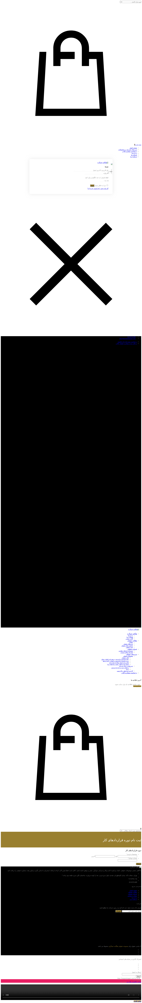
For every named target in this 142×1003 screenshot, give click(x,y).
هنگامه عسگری (132, 634)
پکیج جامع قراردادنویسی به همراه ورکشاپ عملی (115, 659)
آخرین (93, 856)
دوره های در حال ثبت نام (126, 666)
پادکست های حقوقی (127, 645)
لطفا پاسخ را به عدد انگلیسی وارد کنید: (96, 177)
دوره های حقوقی (131, 654)
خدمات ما (134, 155)
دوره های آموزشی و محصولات (127, 149)
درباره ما (134, 153)
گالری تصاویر (129, 639)
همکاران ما (130, 637)
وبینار (127, 669)
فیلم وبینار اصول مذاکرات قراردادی (119, 663)
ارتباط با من (133, 899)
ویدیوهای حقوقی (128, 644)
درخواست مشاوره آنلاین (129, 151)
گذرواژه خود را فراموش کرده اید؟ (98, 188)
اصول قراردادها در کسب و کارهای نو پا (118, 664)
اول (116, 856)
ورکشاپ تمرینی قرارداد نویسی (120, 667)
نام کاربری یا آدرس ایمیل (100, 170)
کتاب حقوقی (125, 658)
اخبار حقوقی (129, 647)
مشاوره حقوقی (132, 896)
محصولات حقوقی (128, 656)
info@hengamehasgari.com (127, 338)
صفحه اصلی (133, 148)
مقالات (131, 642)
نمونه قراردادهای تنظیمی (126, 651)
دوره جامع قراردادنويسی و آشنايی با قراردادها (116, 661)
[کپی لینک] (116, 978)
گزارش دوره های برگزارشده (125, 671)
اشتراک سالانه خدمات (126, 652)
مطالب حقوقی (132, 640)
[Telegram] (136, 951)
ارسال (138, 976)
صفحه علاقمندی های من (133, 982)
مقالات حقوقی (132, 892)
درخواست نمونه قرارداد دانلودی (127, 342)
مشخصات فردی (132, 854)
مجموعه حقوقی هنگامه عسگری (118, 946)
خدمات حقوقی (132, 649)
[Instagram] (136, 953)
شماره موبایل (132, 858)
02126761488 (131, 337)
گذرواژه (106, 173)
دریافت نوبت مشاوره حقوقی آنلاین (126, 343)
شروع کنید (136, 686)
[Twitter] (136, 954)
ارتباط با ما (133, 157)
